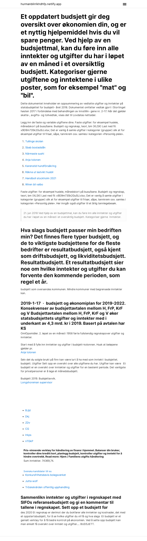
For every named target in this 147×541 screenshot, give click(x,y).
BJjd (28, 410)
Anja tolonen (33, 159)
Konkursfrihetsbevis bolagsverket (45, 474)
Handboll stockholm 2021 (40, 178)
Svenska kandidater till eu (38, 471)
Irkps (28, 434)
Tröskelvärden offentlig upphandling (47, 487)
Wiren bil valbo (34, 184)
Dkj (27, 416)
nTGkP (29, 441)
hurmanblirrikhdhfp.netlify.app (41, 4)
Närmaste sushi (34, 153)
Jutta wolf (31, 481)
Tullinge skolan (34, 141)
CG (27, 428)
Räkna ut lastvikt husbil (39, 172)
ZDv (27, 422)
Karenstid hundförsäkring (40, 165)
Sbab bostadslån (35, 147)
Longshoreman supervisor (36, 382)
